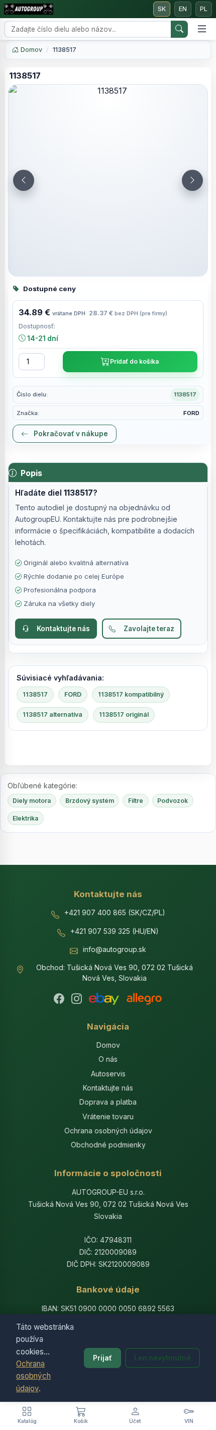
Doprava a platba (108, 1102)
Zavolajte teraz (149, 629)
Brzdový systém (89, 800)
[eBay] (104, 999)
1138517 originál (124, 714)
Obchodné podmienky (108, 1144)
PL (203, 9)
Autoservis (108, 1073)
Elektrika (25, 818)
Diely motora (32, 800)
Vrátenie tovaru (108, 1116)
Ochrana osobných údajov (33, 1376)
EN (183, 9)
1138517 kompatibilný (131, 694)
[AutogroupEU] (28, 9)
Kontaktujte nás (63, 629)
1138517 (35, 694)
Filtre (135, 800)
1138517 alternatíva (52, 714)
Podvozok (172, 800)
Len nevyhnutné (162, 1358)
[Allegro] (144, 999)
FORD (72, 694)
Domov (30, 49)
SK (162, 9)
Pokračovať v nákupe (70, 434)
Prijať (102, 1358)
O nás (108, 1059)
